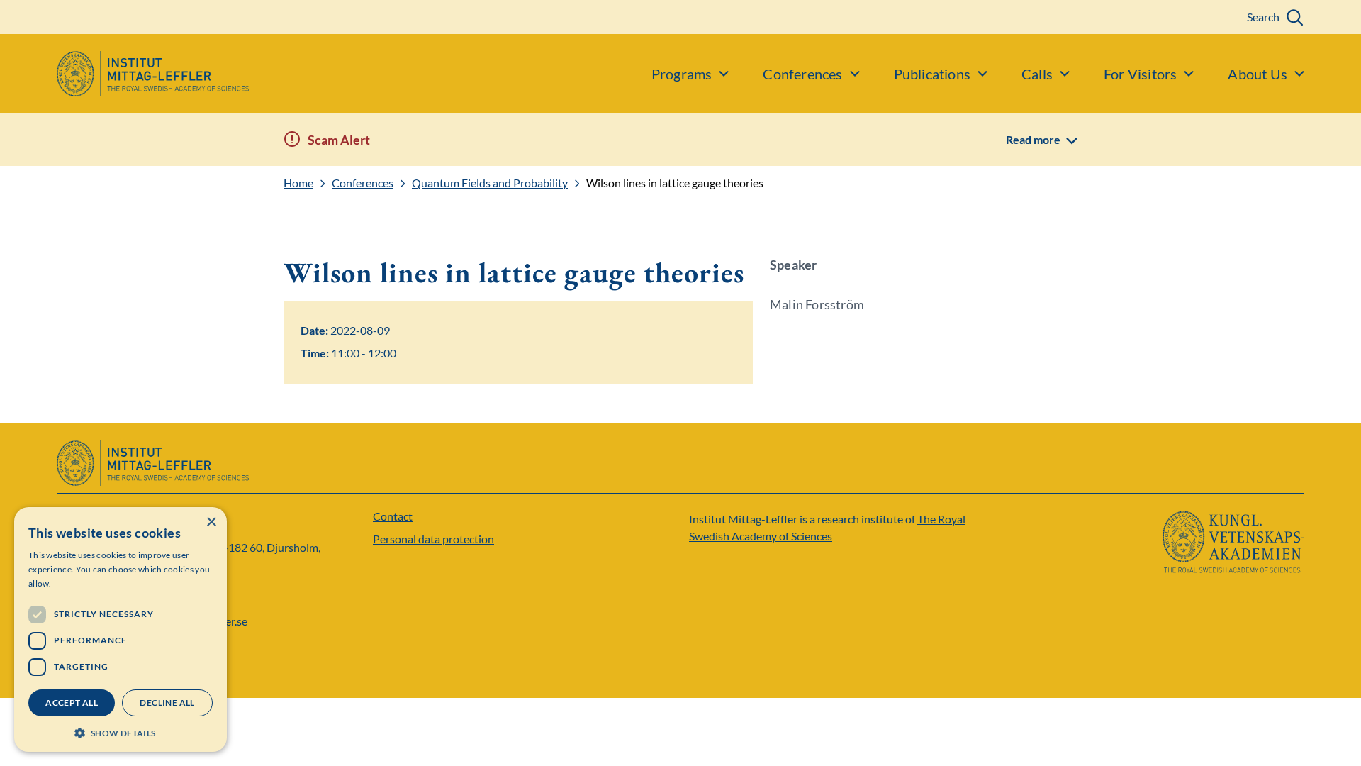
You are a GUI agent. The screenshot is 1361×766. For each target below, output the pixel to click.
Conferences (362, 183)
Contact (393, 516)
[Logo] (124, 73)
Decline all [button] (167, 702)
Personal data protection (433, 538)
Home (298, 183)
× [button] (211, 522)
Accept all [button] (71, 702)
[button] (120, 732)
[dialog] (120, 629)
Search (1263, 16)
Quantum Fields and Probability (490, 183)
